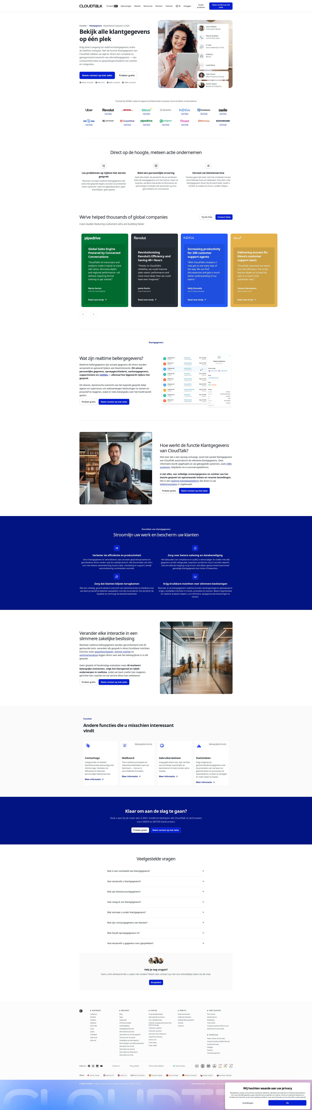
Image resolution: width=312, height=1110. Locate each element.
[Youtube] (101, 1066)
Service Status (180, 1066)
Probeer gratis (127, 75)
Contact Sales (224, 217)
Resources (148, 6)
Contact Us (116, 1066)
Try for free (207, 217)
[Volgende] (93, 314)
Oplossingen (126, 6)
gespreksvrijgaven (104, 651)
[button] (178, 6)
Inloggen (187, 6)
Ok (287, 1103)
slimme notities (123, 651)
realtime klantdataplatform (185, 480)
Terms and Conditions (156, 1066)
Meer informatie (94, 779)
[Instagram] (93, 1066)
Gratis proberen (201, 6)
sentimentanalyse (88, 655)
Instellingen (248, 1103)
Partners (159, 6)
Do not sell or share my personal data (220, 1084)
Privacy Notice (134, 1066)
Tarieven (169, 6)
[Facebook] (89, 1066)
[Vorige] (82, 314)
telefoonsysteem (168, 484)
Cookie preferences (199, 1084)
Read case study (96, 299)
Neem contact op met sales (221, 6)
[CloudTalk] (90, 6)
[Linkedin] (97, 1066)
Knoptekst (156, 982)
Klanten (137, 6)
